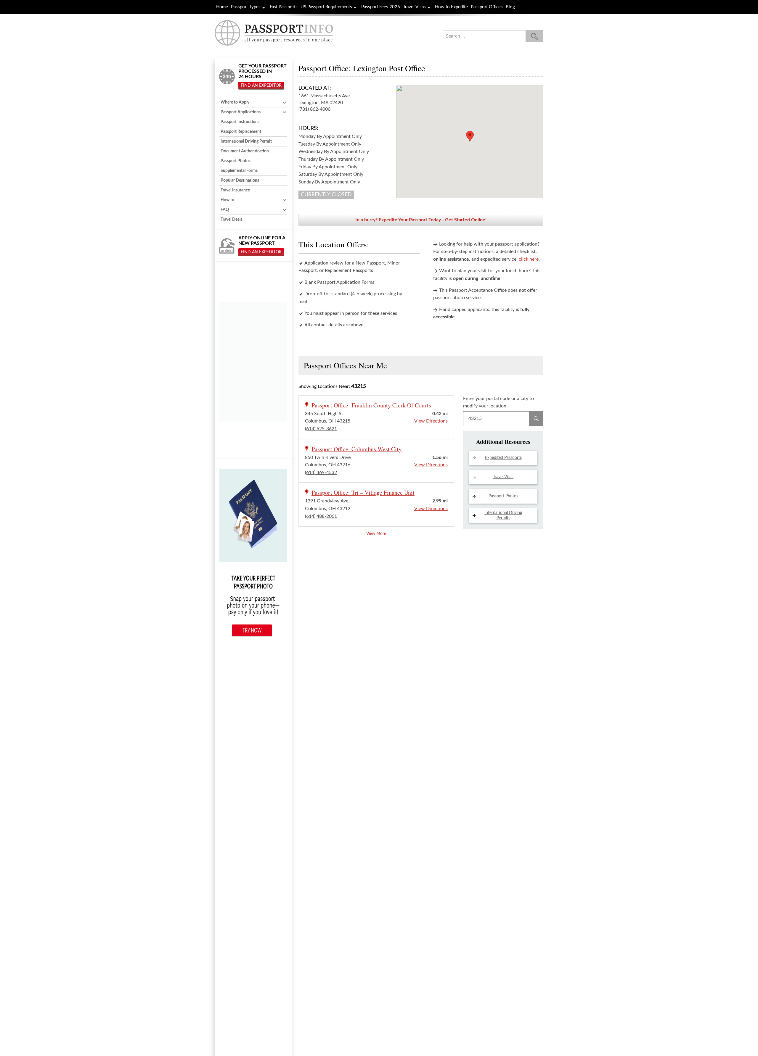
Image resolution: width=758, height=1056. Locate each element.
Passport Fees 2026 (380, 7)
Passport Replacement (241, 132)
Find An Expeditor (261, 85)
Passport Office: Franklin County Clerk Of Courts (371, 405)
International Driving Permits (503, 515)
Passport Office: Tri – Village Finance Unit (363, 492)
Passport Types (246, 7)
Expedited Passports (503, 458)
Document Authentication (245, 151)
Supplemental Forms (239, 171)
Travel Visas (414, 7)
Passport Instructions (240, 122)
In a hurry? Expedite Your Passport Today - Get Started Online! (421, 219)
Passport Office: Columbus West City (356, 449)
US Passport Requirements (326, 7)
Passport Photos (503, 496)
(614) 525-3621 (321, 428)
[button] (470, 136)
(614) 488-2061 (321, 516)
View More (376, 534)
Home (222, 7)
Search (536, 418)
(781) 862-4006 (314, 109)
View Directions (431, 421)
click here (529, 259)
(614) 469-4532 (321, 472)
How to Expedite (451, 7)
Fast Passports (284, 7)
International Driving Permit (246, 141)
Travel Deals (231, 219)
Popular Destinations (240, 180)
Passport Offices (487, 7)
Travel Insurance (235, 190)
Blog (510, 7)
